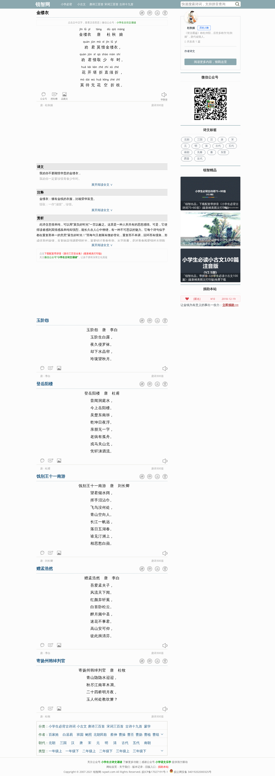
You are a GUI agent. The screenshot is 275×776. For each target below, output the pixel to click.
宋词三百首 (111, 4)
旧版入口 (150, 767)
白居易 (68, 734)
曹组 (155, 734)
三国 (63, 742)
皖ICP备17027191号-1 (155, 772)
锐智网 (43, 4)
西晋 (186, 158)
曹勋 (139, 734)
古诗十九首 (126, 4)
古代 (125, 742)
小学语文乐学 (163, 762)
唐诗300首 (157, 105)
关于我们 (124, 767)
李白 (47, 376)
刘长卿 (49, 560)
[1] (50, 369)
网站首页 (111, 767)
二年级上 (89, 751)
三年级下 (139, 751)
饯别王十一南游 (50, 476)
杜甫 (47, 468)
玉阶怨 (42, 320)
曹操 (122, 734)
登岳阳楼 (44, 383)
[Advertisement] (101, 136)
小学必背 (66, 4)
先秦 (199, 152)
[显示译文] (149, 12)
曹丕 (130, 734)
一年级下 (72, 751)
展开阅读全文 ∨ (102, 184)
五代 (136, 742)
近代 (199, 158)
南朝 (147, 742)
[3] (50, 461)
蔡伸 (113, 734)
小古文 (81, 4)
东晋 (223, 152)
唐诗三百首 (96, 4)
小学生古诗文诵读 (111, 762)
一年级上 (55, 751)
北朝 (52, 742)
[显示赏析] (165, 12)
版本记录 (137, 767)
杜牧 (47, 716)
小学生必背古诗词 (62, 726)
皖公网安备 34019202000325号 (192, 772)
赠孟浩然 (44, 568)
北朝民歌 (100, 734)
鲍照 (88, 734)
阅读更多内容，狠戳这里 (210, 62)
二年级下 (106, 751)
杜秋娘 (49, 105)
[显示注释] (157, 12)
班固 (80, 734)
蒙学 (147, 726)
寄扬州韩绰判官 (50, 660)
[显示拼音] (142, 320)
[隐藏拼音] (142, 12)
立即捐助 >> (230, 305)
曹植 (147, 734)
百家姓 (54, 734)
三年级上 (122, 751)
